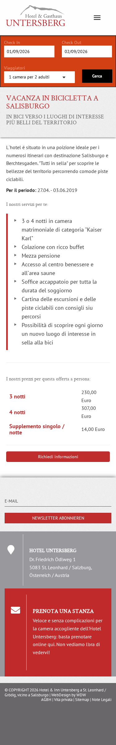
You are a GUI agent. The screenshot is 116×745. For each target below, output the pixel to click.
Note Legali (101, 699)
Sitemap (82, 699)
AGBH (46, 699)
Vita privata (63, 699)
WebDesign (61, 695)
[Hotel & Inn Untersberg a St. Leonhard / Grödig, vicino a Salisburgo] (31, 8)
